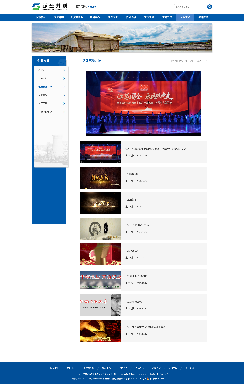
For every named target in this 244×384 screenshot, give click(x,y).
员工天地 (42, 103)
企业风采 (42, 95)
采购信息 (203, 17)
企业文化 (185, 17)
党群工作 (167, 17)
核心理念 (42, 70)
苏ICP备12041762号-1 (136, 379)
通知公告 (113, 17)
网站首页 (41, 17)
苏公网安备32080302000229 (161, 379)
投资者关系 (77, 17)
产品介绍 (131, 17)
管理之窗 (149, 17)
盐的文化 (42, 78)
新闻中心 (95, 17)
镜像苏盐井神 (45, 87)
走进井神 (59, 17)
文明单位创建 (45, 112)
